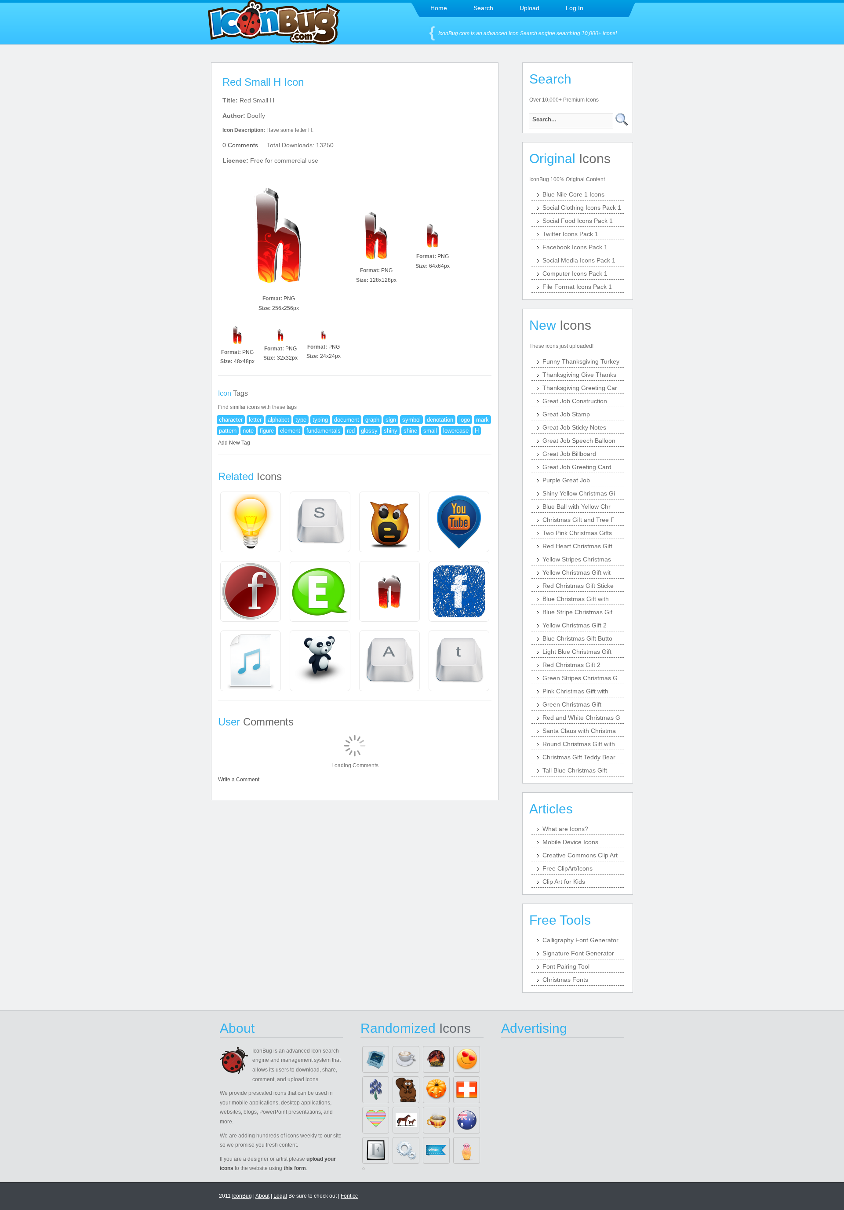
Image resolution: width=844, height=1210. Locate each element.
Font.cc (349, 1196)
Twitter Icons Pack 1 (570, 233)
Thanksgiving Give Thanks (579, 374)
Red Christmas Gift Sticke (578, 585)
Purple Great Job (566, 480)
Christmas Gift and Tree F (578, 519)
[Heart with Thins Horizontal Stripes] (376, 1120)
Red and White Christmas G (581, 717)
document (346, 419)
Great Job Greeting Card (576, 466)
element (290, 430)
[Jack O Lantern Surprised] (436, 1090)
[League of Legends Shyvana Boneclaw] (436, 1059)
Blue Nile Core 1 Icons (573, 194)
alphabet (278, 419)
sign (391, 419)
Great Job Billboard (569, 453)
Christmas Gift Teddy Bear (578, 757)
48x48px (244, 361)
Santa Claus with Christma (579, 730)
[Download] (278, 235)
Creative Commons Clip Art (580, 855)
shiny (390, 430)
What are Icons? (565, 828)
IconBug (242, 1196)
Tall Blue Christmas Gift (574, 770)
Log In (574, 7)
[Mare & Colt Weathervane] (406, 1120)
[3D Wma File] (376, 1059)
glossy (369, 430)
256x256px (285, 308)
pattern (227, 430)
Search (483, 7)
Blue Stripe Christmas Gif (577, 612)
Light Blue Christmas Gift (576, 651)
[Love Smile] (467, 1059)
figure (267, 430)
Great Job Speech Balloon (578, 440)
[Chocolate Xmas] (436, 1120)
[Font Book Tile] (376, 1150)
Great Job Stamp (566, 414)
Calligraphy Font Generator (580, 940)
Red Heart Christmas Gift (577, 546)
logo (464, 419)
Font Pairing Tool (565, 966)
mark (482, 419)
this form (295, 1168)
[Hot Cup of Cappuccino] (406, 1059)
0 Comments (240, 145)
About (262, 1196)
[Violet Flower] (376, 1090)
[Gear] (406, 1150)
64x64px (439, 266)
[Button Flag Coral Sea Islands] (467, 1120)
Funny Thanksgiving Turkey (580, 361)
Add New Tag (234, 443)
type (300, 419)
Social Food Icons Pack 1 (577, 220)
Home (438, 7)
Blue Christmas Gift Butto (577, 638)
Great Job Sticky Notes (574, 427)
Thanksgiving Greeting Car (579, 387)
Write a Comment (238, 779)
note (248, 430)
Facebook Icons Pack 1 (575, 247)
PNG (289, 298)
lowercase (456, 430)
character (231, 419)
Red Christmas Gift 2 (571, 664)
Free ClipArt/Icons (567, 868)
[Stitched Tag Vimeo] (436, 1150)
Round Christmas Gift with (578, 743)
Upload (529, 7)
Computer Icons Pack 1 (575, 273)
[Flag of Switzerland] (467, 1090)
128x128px (383, 280)
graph (372, 419)
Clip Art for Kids (563, 881)
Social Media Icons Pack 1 (578, 260)
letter (255, 419)
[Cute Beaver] (406, 1090)
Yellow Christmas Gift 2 (574, 625)
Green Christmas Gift (571, 704)
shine (410, 430)
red (351, 430)
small (430, 430)
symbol (411, 419)
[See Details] (250, 522)
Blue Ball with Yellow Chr (576, 506)
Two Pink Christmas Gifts (577, 532)
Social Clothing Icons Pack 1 (581, 207)
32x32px (287, 358)
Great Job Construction (574, 401)
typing (320, 419)
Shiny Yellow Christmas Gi (578, 493)
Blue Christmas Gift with (575, 598)
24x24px (330, 356)
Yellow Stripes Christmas (576, 559)
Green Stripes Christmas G (580, 678)
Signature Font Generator (578, 953)
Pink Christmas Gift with (575, 691)
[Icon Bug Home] (274, 42)
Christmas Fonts (565, 979)
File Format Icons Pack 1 (577, 286)
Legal (280, 1196)
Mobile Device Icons (570, 842)
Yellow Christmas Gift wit (576, 572)
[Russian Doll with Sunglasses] (467, 1150)
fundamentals (323, 430)
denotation (440, 419)
